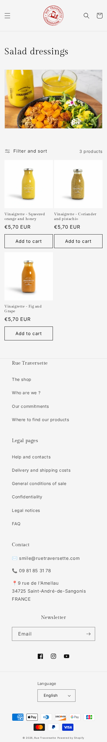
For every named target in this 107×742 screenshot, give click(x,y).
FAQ (16, 523)
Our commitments (30, 406)
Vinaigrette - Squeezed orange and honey (24, 216)
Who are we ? (26, 392)
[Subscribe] (88, 634)
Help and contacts (31, 456)
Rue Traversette (45, 737)
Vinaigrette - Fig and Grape (23, 308)
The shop (22, 379)
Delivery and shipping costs (41, 470)
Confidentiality (27, 496)
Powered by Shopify (71, 737)
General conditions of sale (39, 483)
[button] (7, 15)
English (51, 695)
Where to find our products (40, 419)
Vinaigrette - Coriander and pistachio (75, 216)
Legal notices (26, 510)
